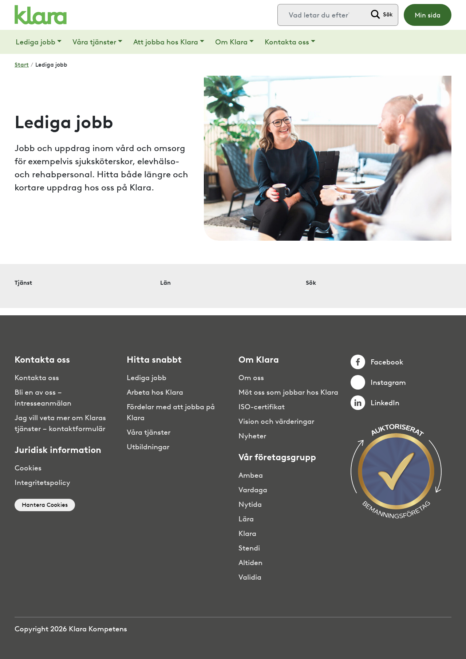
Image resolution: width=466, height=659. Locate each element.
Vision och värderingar (276, 421)
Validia (249, 577)
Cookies (28, 467)
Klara (247, 533)
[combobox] (322, 14)
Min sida (428, 15)
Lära (246, 518)
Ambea (250, 475)
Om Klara (231, 42)
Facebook (387, 362)
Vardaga (252, 489)
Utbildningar (148, 446)
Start (22, 64)
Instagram (388, 382)
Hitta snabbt (154, 360)
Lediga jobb (35, 42)
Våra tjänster (94, 42)
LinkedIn (385, 402)
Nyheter (252, 435)
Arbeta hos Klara (155, 392)
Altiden (250, 562)
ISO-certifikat (261, 406)
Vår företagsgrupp (277, 457)
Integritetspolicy (42, 482)
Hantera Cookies (45, 504)
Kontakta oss (287, 42)
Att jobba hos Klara (165, 42)
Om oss (251, 377)
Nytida (250, 504)
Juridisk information (58, 450)
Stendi (249, 548)
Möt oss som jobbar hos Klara (288, 392)
